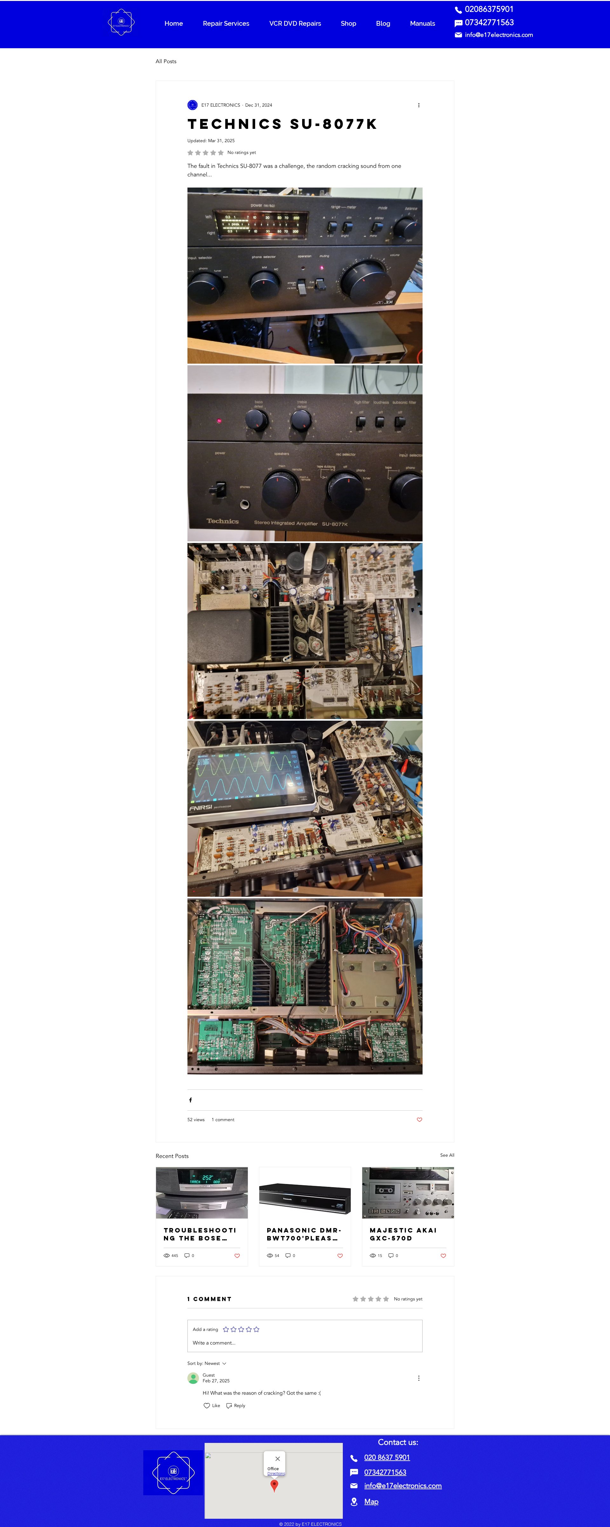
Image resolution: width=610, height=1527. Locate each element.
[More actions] (419, 105)
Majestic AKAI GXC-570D (403, 1234)
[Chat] (458, 23)
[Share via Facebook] (190, 1100)
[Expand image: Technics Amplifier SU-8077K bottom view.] (305, 986)
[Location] (354, 1502)
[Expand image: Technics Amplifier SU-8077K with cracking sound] (305, 453)
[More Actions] (419, 1378)
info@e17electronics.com (499, 35)
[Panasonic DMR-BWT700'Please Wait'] (305, 1193)
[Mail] (458, 35)
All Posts (166, 61)
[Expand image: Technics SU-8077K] (305, 276)
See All (447, 1155)
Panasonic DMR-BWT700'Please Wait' (304, 1234)
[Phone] (458, 10)
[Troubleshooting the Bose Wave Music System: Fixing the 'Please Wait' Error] (202, 1193)
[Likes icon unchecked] (207, 1406)
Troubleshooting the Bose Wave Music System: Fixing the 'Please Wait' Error (200, 1234)
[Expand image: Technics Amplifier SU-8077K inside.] (305, 631)
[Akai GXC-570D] (408, 1193)
